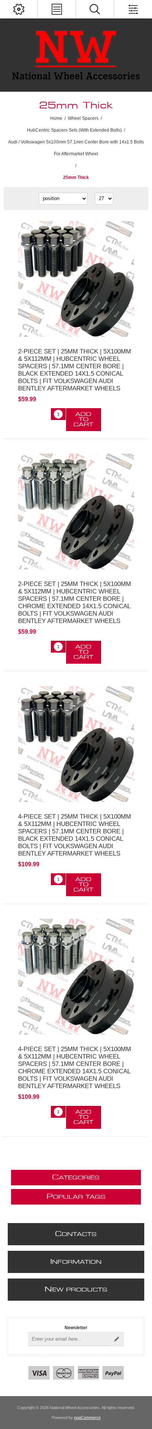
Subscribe (116, 1339)
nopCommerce (87, 1417)
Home (56, 118)
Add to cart (83, 419)
